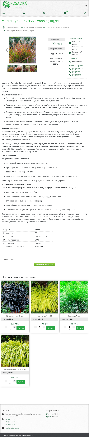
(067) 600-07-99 (77, 69)
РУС (85, 6)
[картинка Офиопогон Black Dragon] (15, 297)
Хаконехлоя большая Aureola (15, 370)
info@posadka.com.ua (12, 428)
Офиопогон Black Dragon (15, 316)
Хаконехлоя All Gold (44, 316)
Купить (21, 328)
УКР (85, 3)
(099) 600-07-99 (77, 72)
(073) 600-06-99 (77, 75)
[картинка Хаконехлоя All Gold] (44, 297)
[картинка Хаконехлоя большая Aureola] (15, 351)
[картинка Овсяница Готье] (74, 297)
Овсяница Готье (74, 316)
